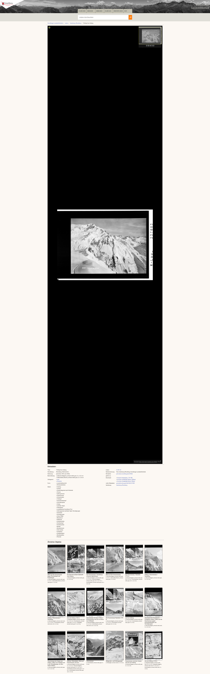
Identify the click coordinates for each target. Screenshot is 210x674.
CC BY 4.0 (118, 470)
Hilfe (125, 11)
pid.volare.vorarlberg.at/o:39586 (124, 474)
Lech (58, 479)
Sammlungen (99, 11)
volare (66, 23)
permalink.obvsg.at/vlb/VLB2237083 (125, 483)
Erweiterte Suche (118, 11)
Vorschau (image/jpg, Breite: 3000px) (126, 479)
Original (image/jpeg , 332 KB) (124, 477)
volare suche (82, 11)
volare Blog (108, 11)
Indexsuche (90, 11)
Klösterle (59, 481)
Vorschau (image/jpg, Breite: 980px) (126, 481)
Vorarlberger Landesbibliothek (55, 23)
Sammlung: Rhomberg (75, 23)
